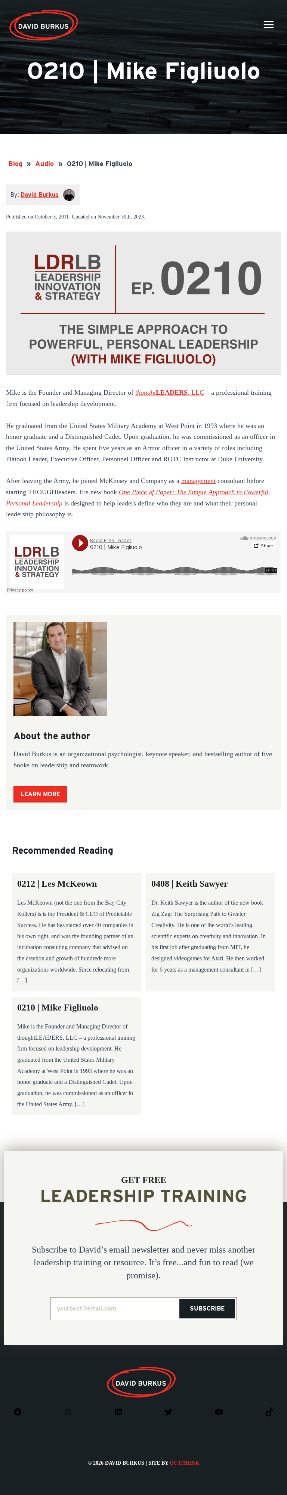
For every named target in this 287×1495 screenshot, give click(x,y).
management (198, 480)
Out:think (185, 1463)
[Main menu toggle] (268, 24)
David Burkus (44, 12)
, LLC (169, 392)
